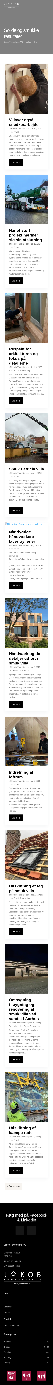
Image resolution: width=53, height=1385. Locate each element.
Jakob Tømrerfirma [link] (19, 1023)
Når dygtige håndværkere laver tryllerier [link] (22, 537)
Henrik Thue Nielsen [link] (20, 129)
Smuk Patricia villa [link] (26, 469)
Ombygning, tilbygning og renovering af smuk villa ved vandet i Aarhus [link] (24, 1009)
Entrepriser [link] (13, 670)
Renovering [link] (25, 371)
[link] (11, 5)
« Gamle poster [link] (13, 1186)
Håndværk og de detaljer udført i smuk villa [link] (24, 658)
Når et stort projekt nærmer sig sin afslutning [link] (25, 235)
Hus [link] (11, 132)
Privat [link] (16, 132)
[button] (20, 1230)
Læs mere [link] (15, 162)
